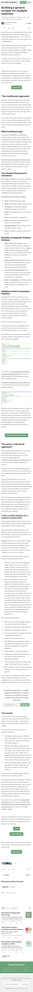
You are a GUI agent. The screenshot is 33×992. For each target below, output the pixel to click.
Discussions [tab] (14, 908)
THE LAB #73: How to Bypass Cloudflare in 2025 (11, 943)
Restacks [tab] (12, 887)
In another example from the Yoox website (14, 383)
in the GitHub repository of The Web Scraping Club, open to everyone (15, 804)
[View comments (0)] (9, 28)
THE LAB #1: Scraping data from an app (10, 914)
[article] (16, 918)
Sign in (29, 2)
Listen (29, 23)
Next (27, 875)
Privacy (24, 978)
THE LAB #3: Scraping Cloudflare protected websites (12, 928)
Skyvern (5, 460)
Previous (6, 875)
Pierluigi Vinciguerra (11, 22)
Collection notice (16, 980)
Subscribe (23, 2)
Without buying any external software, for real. (9, 932)
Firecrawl (25, 460)
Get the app (24, 984)
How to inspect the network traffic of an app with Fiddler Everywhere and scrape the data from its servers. (12, 918)
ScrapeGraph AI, (14, 460)
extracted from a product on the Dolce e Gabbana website (15, 373)
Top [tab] (3, 908)
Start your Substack (12, 984)
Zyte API (4, 541)
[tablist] (8, 887)
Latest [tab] (7, 908)
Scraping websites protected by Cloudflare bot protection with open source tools (11, 947)
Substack (8, 988)
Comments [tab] (5, 887)
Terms (29, 978)
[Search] (30, 908)
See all (5, 956)
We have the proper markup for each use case (15, 160)
